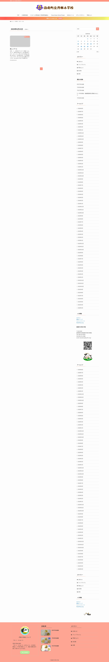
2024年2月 (80, 200)
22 (87, 46)
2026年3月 (80, 123)
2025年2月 (80, 163)
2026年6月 (80, 114)
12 (78, 43)
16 (91, 43)
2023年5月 (80, 228)
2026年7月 (80, 111)
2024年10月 (81, 176)
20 (81, 46)
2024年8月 (80, 182)
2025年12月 (81, 133)
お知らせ (80, 61)
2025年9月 (80, 142)
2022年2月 (80, 274)
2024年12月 (81, 169)
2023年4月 (80, 231)
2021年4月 (80, 304)
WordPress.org (79, 322)
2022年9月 (80, 252)
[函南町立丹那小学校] (54, 7)
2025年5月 (80, 154)
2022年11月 (80, 246)
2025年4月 (80, 157)
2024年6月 (80, 188)
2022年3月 (80, 271)
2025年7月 (80, 148)
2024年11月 (80, 173)
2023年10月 (81, 212)
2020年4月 (80, 308)
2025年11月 (80, 136)
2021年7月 (80, 295)
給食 (79, 73)
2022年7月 (80, 258)
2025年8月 (80, 145)
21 (84, 46)
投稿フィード (79, 319)
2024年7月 (80, 185)
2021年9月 (80, 289)
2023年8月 (80, 219)
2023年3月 (80, 234)
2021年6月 (80, 298)
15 (87, 43)
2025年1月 (80, 166)
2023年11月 (80, 209)
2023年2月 (80, 237)
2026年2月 (80, 126)
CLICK (60, 18)
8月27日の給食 (80, 84)
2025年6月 (80, 151)
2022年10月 (81, 249)
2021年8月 (80, 292)
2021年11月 (80, 283)
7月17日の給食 (80, 90)
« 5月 (77, 51)
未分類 (79, 70)
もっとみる (25, 652)
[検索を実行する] (97, 28)
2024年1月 (80, 203)
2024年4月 (80, 194)
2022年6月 (80, 261)
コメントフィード (80, 321)
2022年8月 (80, 255)
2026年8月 (80, 108)
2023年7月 (80, 222)
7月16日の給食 (80, 98)
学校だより (80, 67)
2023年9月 (80, 215)
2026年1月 (80, 130)
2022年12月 (81, 243)
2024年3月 (80, 197)
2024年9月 (80, 179)
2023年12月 (81, 206)
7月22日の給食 (80, 87)
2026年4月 (80, 120)
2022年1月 (80, 277)
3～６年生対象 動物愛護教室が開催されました (87, 94)
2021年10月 (81, 286)
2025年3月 (80, 160)
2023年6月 (80, 225)
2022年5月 (80, 265)
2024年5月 (80, 191)
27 (81, 49)
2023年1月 (80, 240)
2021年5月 (80, 301)
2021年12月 (81, 280)
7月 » (97, 51)
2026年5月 (80, 117)
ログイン (78, 317)
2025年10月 (81, 139)
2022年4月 (80, 268)
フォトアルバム (82, 64)
